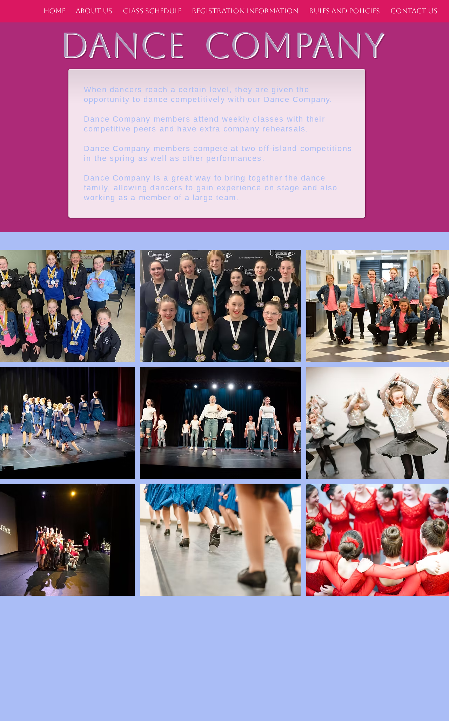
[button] (220, 306)
